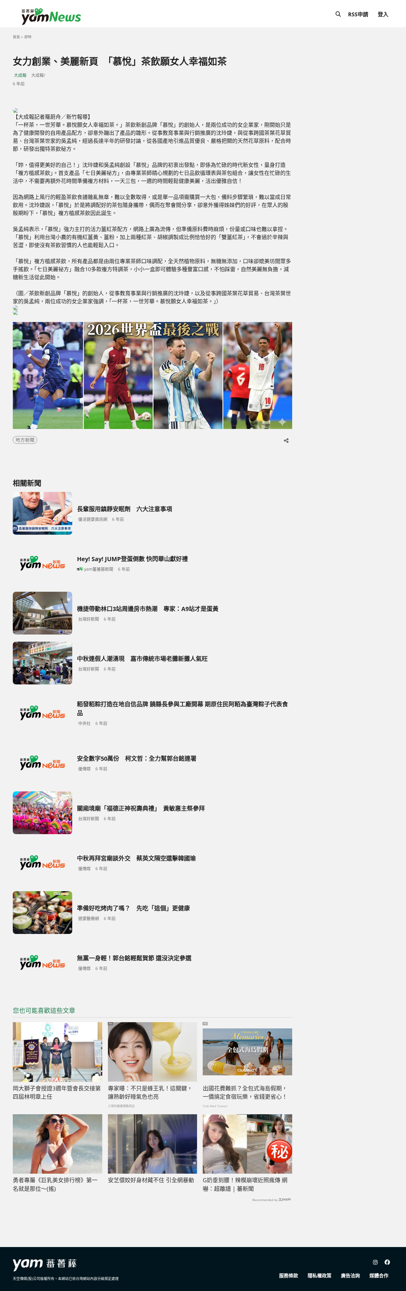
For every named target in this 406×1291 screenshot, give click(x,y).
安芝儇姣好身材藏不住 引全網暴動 (151, 1180)
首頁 (16, 37)
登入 (383, 14)
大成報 (20, 75)
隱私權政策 (319, 1275)
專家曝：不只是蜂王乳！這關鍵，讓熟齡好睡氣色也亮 (150, 1093)
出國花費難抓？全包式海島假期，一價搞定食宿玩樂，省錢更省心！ (245, 1093)
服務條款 (288, 1275)
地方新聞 (24, 440)
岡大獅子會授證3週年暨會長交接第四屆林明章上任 (57, 1093)
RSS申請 (358, 14)
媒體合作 (378, 1275)
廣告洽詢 (350, 1275)
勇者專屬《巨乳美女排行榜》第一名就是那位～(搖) (55, 1184)
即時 (28, 37)
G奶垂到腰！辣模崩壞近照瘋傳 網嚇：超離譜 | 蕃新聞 (245, 1184)
